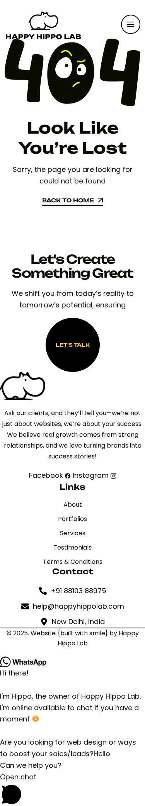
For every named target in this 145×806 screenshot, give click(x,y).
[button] (72, 788)
